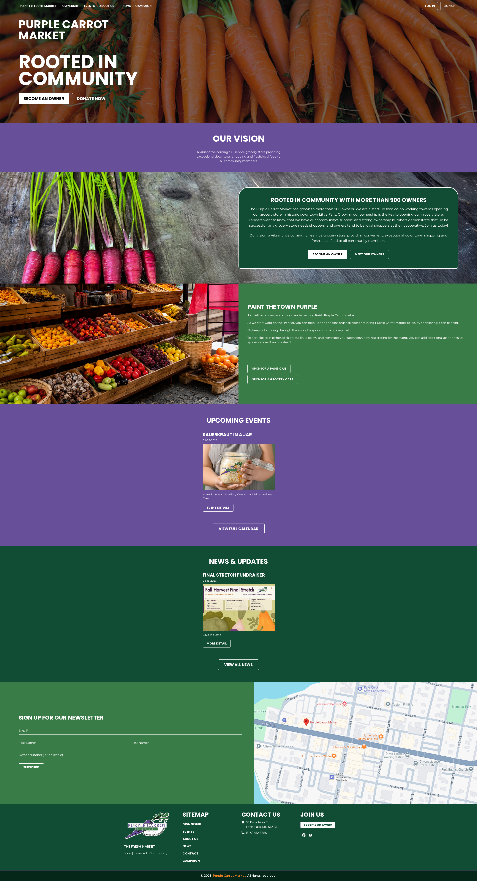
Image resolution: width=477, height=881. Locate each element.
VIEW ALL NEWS (238, 664)
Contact (190, 853)
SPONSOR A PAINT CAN (269, 368)
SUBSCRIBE (31, 767)
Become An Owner (318, 825)
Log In (430, 6)
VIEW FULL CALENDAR (238, 528)
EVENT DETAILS (218, 507)
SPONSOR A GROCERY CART (272, 379)
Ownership (71, 6)
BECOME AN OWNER (43, 99)
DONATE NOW (91, 99)
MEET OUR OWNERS (369, 254)
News (126, 6)
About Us (106, 6)
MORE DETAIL (217, 643)
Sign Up (449, 6)
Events (89, 6)
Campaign (143, 6)
